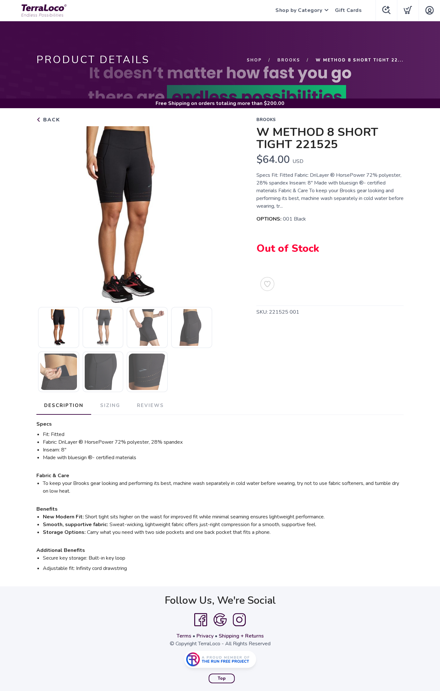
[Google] (220, 619)
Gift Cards (348, 10)
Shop (254, 60)
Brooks (288, 60)
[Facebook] (200, 619)
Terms (184, 635)
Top (222, 678)
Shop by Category (298, 10)
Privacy (205, 635)
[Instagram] (239, 619)
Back (50, 119)
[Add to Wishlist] (267, 284)
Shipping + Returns (241, 635)
